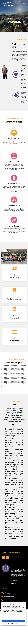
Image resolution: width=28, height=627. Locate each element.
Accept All (13, 621)
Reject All (14, 618)
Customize (13, 615)
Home (9, 18)
